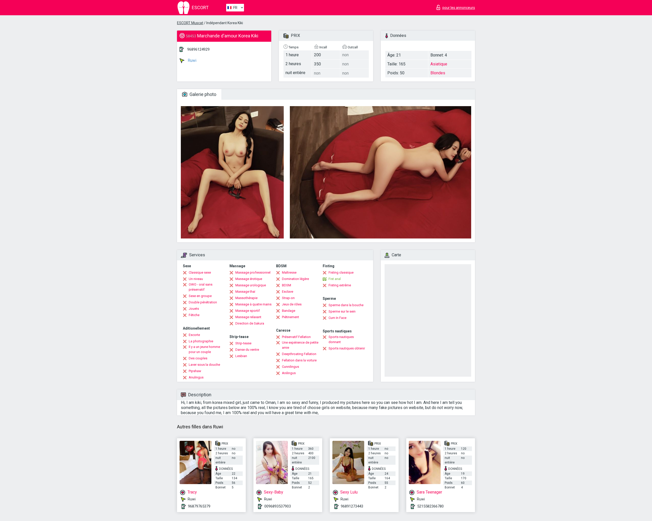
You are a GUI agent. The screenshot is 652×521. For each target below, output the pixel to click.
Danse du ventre (247, 349)
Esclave (287, 291)
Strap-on (288, 298)
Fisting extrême (340, 285)
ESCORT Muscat (190, 23)
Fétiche (194, 315)
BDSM (286, 285)
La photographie (201, 341)
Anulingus (196, 377)
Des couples (198, 358)
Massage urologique (250, 285)
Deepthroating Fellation (299, 354)
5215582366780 (430, 506)
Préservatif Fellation (296, 337)
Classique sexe (200, 272)
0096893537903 (277, 506)
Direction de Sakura (249, 323)
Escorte (194, 335)
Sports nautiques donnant (341, 339)
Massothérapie (246, 298)
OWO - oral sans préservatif (200, 287)
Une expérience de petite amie (300, 345)
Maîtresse (289, 272)
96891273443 (352, 506)
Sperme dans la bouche (346, 305)
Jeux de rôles (292, 304)
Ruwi (191, 60)
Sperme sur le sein (342, 311)
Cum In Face (337, 318)
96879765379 (199, 506)
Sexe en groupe (200, 296)
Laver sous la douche (204, 365)
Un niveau (196, 279)
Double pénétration (203, 302)
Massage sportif (247, 311)
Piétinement (290, 317)
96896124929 (198, 49)
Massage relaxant (248, 317)
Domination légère (295, 279)
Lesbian (241, 356)
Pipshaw (195, 371)
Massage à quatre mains (253, 304)
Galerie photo (202, 94)
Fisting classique (341, 272)
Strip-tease (243, 343)
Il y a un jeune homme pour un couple (204, 349)
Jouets (194, 309)
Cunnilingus (290, 367)
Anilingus (289, 373)
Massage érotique (248, 279)
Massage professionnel (252, 272)
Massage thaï (245, 291)
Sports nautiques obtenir (347, 348)
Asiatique (438, 64)
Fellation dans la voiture (299, 360)
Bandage (288, 311)
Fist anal (335, 279)
